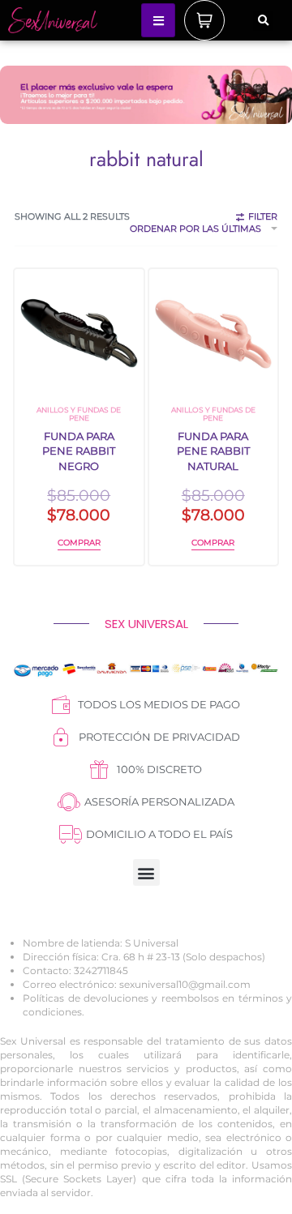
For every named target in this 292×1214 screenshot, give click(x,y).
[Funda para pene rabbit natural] (214, 333)
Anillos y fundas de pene (78, 413)
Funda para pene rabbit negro (78, 451)
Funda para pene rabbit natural (213, 451)
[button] (263, 21)
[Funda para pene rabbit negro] (79, 333)
